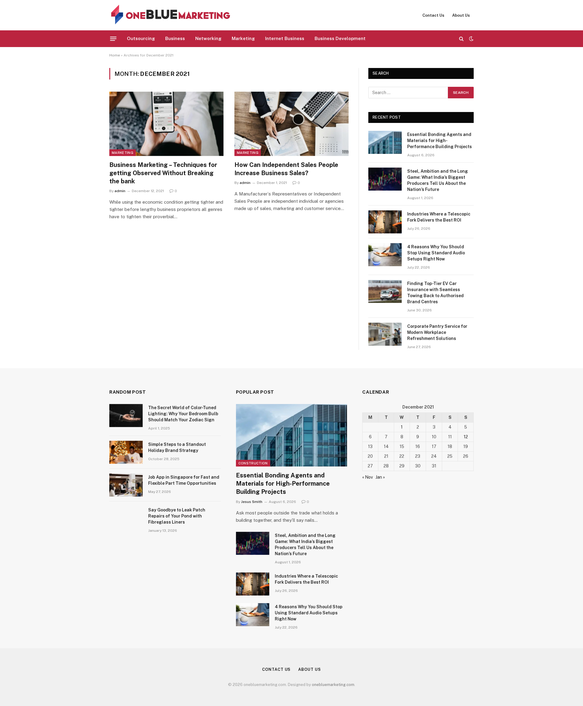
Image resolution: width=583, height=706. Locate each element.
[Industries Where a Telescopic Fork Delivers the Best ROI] (385, 221)
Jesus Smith (251, 502)
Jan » (380, 477)
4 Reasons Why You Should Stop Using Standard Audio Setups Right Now (436, 252)
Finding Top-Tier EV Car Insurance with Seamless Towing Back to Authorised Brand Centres (435, 292)
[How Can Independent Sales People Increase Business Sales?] (291, 124)
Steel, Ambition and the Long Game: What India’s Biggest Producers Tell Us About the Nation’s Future (437, 180)
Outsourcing (141, 38)
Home (114, 55)
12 (466, 436)
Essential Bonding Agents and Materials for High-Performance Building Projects (439, 140)
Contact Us (433, 15)
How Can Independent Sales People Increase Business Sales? (286, 169)
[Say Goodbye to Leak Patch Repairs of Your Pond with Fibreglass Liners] (126, 517)
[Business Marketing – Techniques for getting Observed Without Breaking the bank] (166, 124)
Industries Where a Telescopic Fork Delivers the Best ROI (438, 217)
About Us (461, 15)
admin (119, 191)
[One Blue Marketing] (171, 15)
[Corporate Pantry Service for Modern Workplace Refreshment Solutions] (385, 334)
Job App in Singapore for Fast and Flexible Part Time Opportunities (183, 480)
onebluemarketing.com (333, 684)
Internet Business (284, 38)
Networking (208, 38)
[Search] (461, 39)
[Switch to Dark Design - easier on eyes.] (471, 38)
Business (175, 38)
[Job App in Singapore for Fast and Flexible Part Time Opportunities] (126, 485)
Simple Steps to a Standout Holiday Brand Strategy (177, 447)
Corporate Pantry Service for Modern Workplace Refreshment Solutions (437, 332)
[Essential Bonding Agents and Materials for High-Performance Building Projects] (385, 142)
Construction (253, 463)
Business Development (340, 38)
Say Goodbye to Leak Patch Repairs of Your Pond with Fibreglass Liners (176, 515)
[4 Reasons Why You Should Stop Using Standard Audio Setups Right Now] (385, 254)
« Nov (367, 477)
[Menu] (113, 38)
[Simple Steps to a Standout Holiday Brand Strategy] (126, 452)
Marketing (243, 38)
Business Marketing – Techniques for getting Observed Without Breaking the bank (163, 173)
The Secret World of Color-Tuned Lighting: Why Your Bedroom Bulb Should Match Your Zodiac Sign (183, 413)
